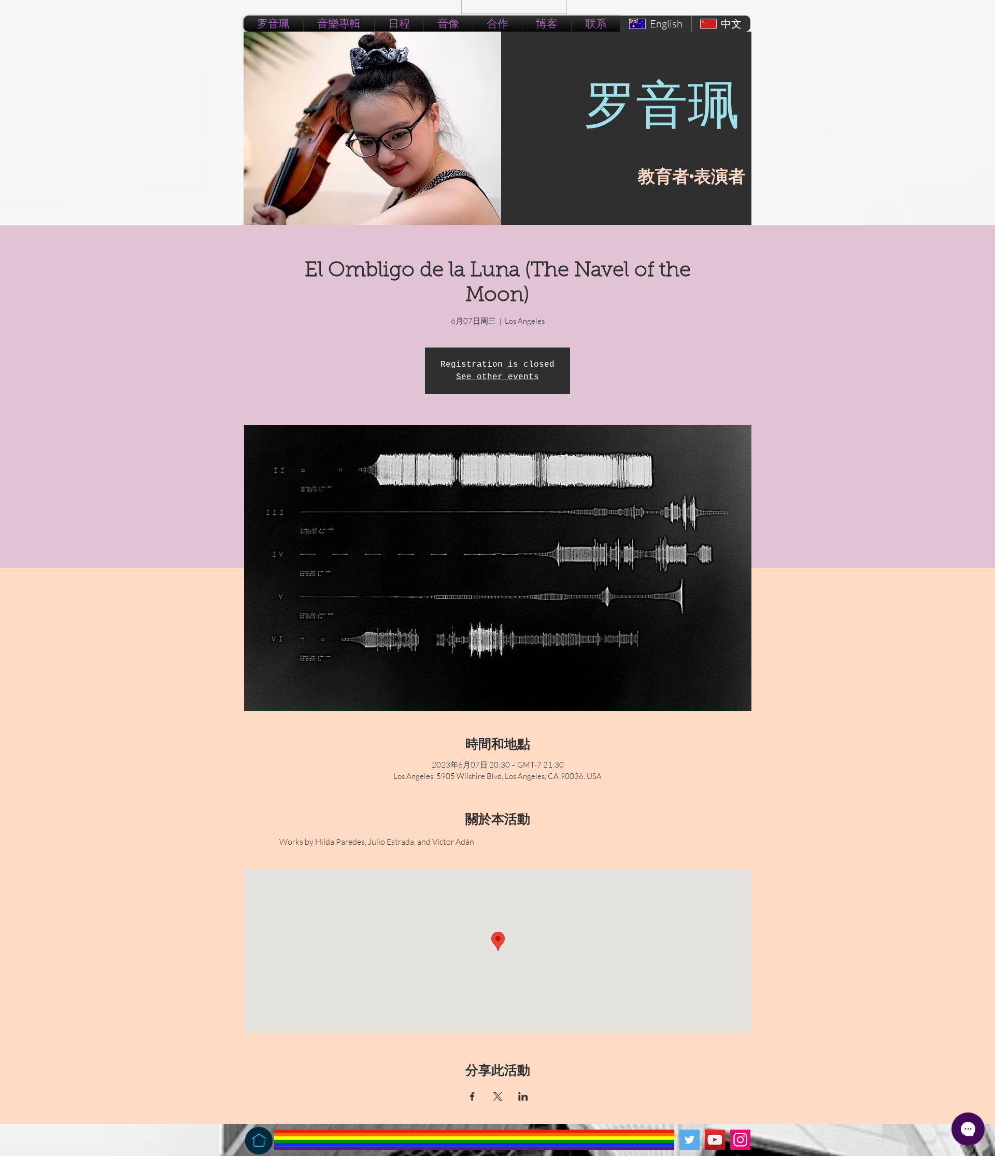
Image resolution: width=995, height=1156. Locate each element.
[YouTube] (715, 1140)
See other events (497, 377)
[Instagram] (740, 1140)
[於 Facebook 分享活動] (472, 1096)
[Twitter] (689, 1140)
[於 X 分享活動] (498, 1096)
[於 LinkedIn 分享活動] (523, 1096)
